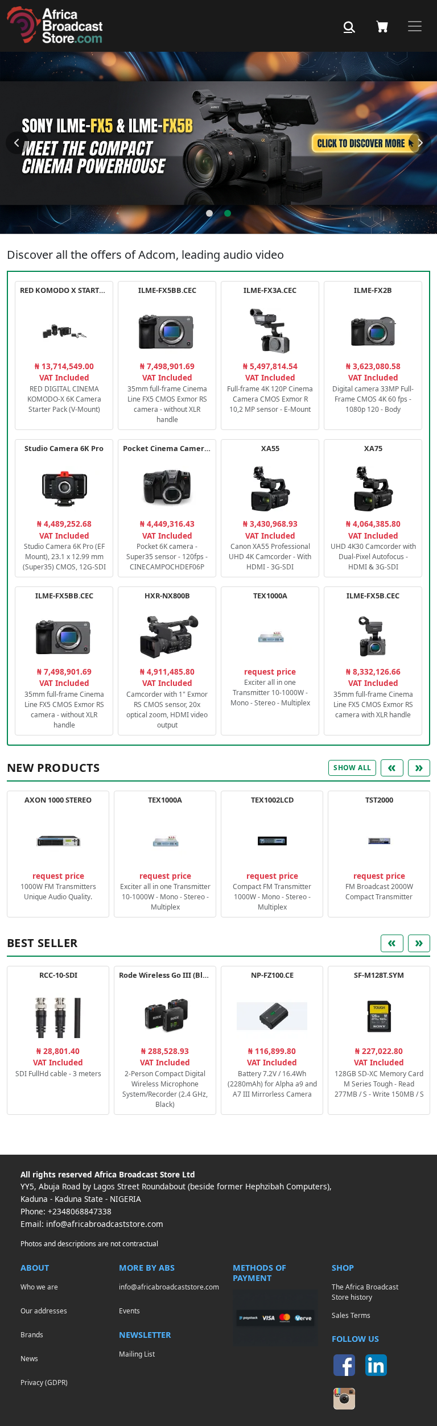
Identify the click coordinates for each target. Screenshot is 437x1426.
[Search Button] (349, 27)
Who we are (39, 1286)
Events (129, 1310)
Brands (31, 1334)
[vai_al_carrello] (382, 26)
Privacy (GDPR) (44, 1382)
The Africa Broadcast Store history (365, 1291)
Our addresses (43, 1310)
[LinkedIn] (376, 1365)
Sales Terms (351, 1315)
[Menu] (414, 26)
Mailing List (137, 1353)
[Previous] (17, 142)
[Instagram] (344, 1398)
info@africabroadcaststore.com (104, 1223)
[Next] (420, 142)
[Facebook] (344, 1365)
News (29, 1358)
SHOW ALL (352, 767)
